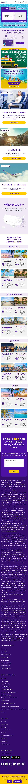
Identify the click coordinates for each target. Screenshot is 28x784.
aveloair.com (15, 608)
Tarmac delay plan (6, 695)
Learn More (14, 122)
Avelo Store (4, 741)
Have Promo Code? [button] (22, 8)
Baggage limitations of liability (9, 698)
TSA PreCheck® (5, 686)
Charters (3, 712)
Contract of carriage (6, 689)
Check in (3, 678)
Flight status (4, 681)
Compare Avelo (14, 193)
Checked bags (5, 660)
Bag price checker (6, 663)
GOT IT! (9, 781)
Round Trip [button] (5, 8)
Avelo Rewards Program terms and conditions (13, 709)
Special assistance (6, 654)
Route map (4, 727)
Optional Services (22, 21)
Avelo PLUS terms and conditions (10, 706)
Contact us (4, 649)
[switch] (14, 14)
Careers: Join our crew (7, 735)
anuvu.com (12, 506)
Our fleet (3, 733)
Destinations (4, 724)
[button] (8, 16)
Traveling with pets (6, 668)
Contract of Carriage (11, 531)
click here (14, 490)
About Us (3, 721)
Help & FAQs (4, 652)
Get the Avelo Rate (14, 158)
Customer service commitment (9, 692)
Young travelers (5, 665)
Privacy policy (5, 700)
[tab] (9, 86)
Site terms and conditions (8, 703)
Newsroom (4, 738)
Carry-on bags (5, 657)
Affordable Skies (5, 744)
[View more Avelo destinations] (14, 222)
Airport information (6, 730)
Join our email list (5, 754)
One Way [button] (13, 8)
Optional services (5, 684)
